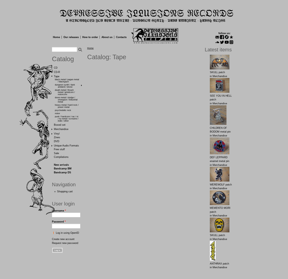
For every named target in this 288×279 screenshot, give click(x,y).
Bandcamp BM (63, 168)
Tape (56, 76)
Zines (57, 137)
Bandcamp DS (62, 172)
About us (106, 37)
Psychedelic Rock (63, 110)
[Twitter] (222, 42)
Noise (57, 113)
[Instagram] (231, 42)
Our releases (71, 37)
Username (59, 210)
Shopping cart (65, 191)
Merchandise (61, 129)
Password (59, 221)
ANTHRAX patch (219, 263)
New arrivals (61, 164)
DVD (56, 141)
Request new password (65, 243)
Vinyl (57, 133)
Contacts (121, 37)
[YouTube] (227, 42)
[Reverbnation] (231, 37)
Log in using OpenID (67, 232)
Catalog (63, 59)
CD (55, 67)
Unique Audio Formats (66, 145)
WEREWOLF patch (221, 184)
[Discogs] (227, 37)
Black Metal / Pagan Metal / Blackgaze (67, 80)
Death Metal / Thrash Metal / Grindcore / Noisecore (65, 92)
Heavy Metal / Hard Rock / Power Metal (67, 106)
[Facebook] (222, 37)
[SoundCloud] (217, 42)
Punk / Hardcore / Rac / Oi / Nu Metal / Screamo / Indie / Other (66, 118)
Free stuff (59, 149)
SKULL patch (217, 72)
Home (56, 37)
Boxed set (59, 124)
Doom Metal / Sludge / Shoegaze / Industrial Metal (66, 99)
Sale (56, 153)
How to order (90, 37)
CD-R (57, 72)
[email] (217, 37)
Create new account (63, 239)
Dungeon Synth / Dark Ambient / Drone (65, 86)
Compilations (61, 156)
